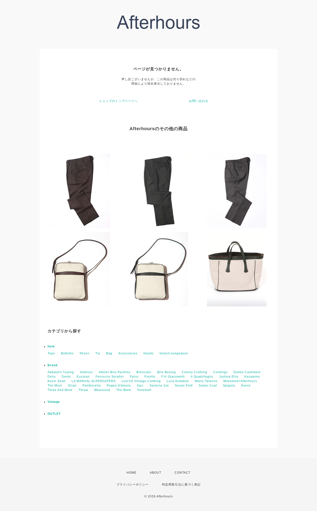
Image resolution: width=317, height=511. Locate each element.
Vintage (54, 402)
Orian (72, 385)
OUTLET (54, 413)
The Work (123, 390)
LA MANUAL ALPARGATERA (94, 381)
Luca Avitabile (178, 381)
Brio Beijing (166, 372)
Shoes (84, 353)
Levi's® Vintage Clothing (141, 381)
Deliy (52, 376)
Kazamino (252, 376)
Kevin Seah (57, 381)
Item (51, 346)
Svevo (246, 385)
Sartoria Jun (159, 385)
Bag (109, 353)
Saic (140, 385)
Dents (66, 376)
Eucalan (83, 376)
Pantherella (91, 385)
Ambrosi (86, 372)
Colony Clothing (194, 372)
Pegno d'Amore (119, 385)
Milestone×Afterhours (240, 381)
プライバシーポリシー (132, 484)
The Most (55, 385)
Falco (134, 376)
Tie (97, 353)
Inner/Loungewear (173, 353)
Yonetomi (144, 390)
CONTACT (182, 472)
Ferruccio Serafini (110, 376)
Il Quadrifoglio (202, 376)
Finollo (149, 376)
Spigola (229, 385)
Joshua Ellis (228, 376)
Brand (52, 365)
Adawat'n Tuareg (61, 372)
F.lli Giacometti (173, 376)
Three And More (60, 390)
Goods (148, 353)
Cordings (220, 372)
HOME (131, 472)
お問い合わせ (198, 101)
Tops (51, 353)
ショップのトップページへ (118, 101)
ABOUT (155, 472)
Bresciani (143, 372)
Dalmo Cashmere (247, 372)
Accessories (127, 353)
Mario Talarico (206, 381)
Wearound (102, 390)
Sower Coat (208, 385)
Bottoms (67, 353)
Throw (83, 390)
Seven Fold (184, 385)
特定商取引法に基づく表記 (181, 484)
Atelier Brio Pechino (115, 372)
